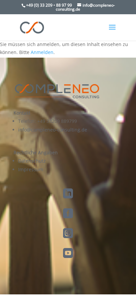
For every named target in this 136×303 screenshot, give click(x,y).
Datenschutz (32, 161)
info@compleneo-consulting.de (52, 129)
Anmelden (42, 52)
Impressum (30, 169)
